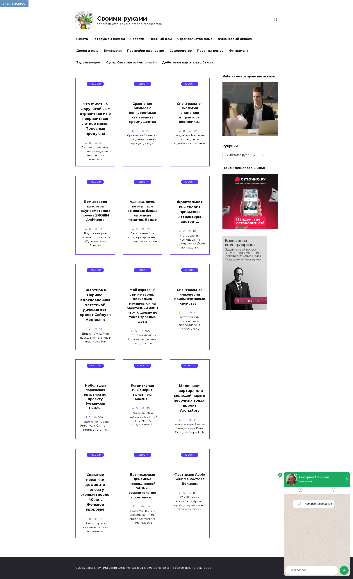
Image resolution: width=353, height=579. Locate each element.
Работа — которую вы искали (100, 39)
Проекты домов (210, 50)
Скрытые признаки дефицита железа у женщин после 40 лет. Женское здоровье (95, 492)
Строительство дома (194, 39)
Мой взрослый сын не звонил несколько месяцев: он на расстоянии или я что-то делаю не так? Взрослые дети (142, 305)
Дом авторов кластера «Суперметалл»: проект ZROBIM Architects (95, 211)
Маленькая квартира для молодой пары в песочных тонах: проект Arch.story (190, 398)
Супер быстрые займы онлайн (131, 62)
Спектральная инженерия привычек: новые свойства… (189, 296)
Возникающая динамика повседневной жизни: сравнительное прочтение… (142, 486)
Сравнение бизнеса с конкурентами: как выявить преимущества (142, 113)
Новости (137, 39)
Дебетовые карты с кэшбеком (187, 62)
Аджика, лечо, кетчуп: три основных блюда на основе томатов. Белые (142, 211)
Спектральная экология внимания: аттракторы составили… (189, 113)
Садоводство (181, 50)
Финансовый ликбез (235, 39)
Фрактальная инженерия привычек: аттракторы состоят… (190, 212)
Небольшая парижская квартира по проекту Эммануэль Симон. (95, 396)
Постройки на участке (145, 50)
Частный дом (161, 39)
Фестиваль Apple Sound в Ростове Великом (189, 479)
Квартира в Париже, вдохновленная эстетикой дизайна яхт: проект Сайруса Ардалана (95, 305)
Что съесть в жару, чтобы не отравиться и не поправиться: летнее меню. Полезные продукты (95, 119)
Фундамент (238, 50)
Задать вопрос (88, 62)
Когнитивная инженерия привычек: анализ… (142, 392)
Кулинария (113, 50)
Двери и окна (87, 50)
